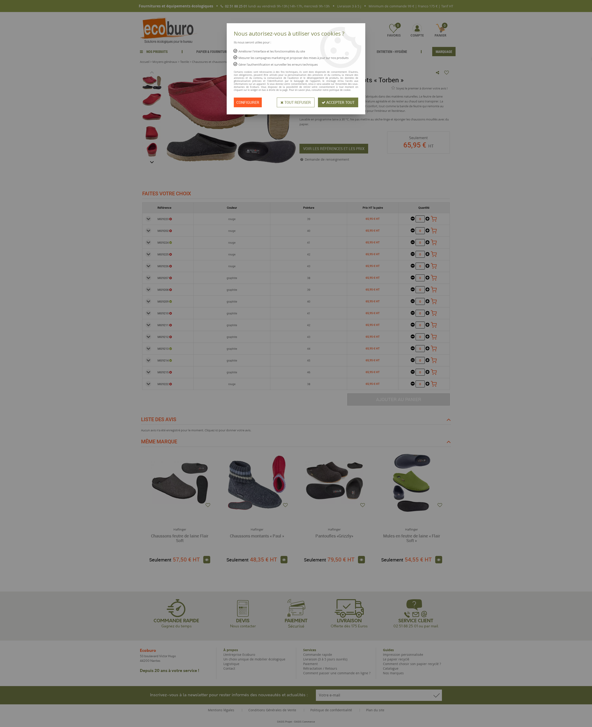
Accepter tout (340, 102)
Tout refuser (297, 102)
